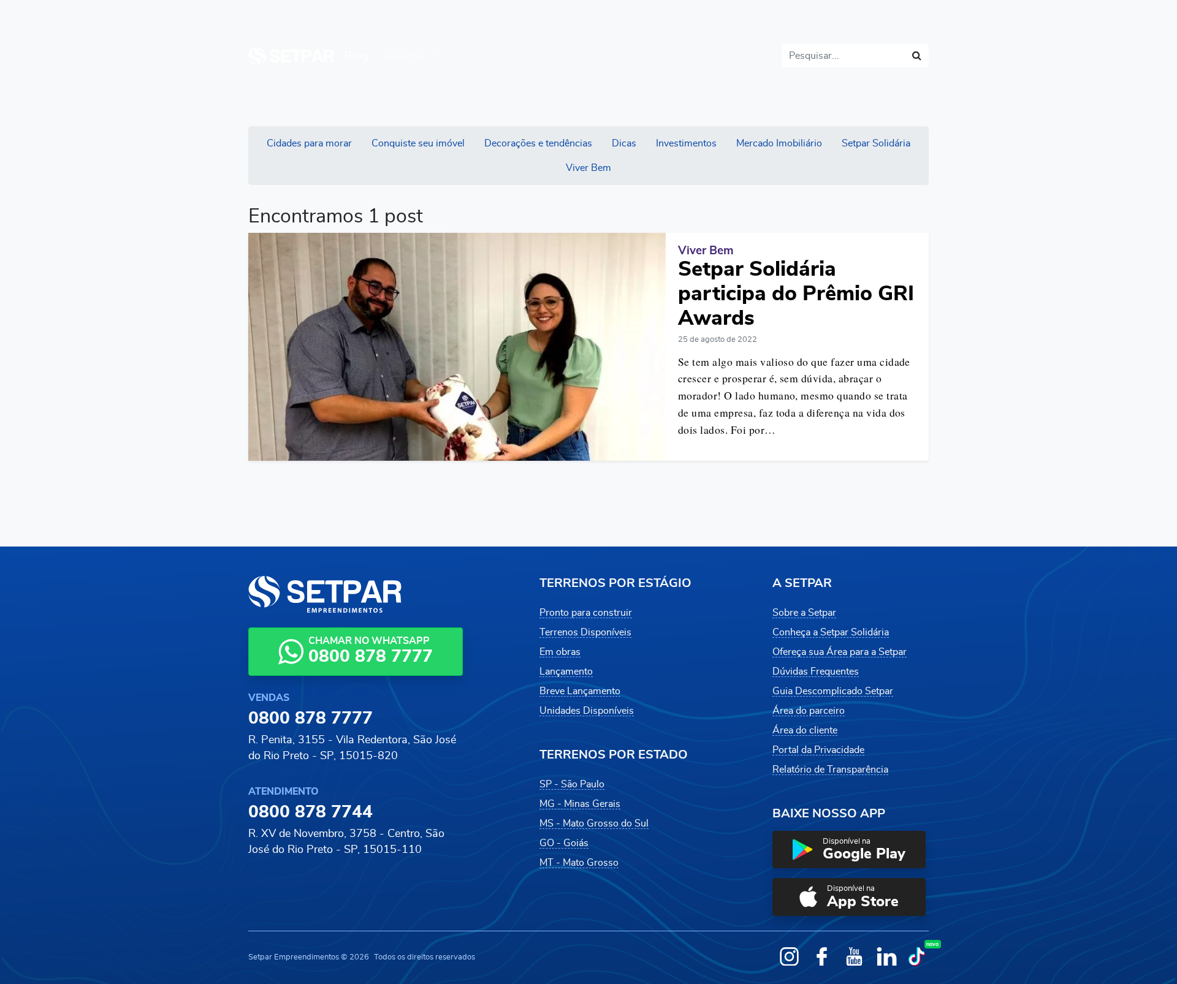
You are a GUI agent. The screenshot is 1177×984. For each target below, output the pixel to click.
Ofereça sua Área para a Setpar (839, 652)
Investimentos (686, 143)
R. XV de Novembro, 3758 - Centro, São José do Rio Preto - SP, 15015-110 (346, 841)
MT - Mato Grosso (579, 863)
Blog (356, 56)
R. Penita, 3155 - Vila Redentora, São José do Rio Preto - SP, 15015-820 (352, 748)
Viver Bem (588, 168)
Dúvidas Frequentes (815, 671)
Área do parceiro (808, 711)
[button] (849, 850)
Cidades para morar (309, 143)
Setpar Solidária (876, 143)
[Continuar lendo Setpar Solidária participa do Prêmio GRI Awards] (457, 346)
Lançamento (566, 671)
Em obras (560, 652)
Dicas (624, 143)
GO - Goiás (563, 843)
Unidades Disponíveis (586, 711)
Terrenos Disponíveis (585, 632)
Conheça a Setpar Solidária (830, 632)
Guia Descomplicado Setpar (832, 691)
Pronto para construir (585, 613)
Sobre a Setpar (804, 613)
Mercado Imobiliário (779, 143)
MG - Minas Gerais (579, 804)
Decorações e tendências (538, 143)
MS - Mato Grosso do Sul (594, 823)
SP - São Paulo (571, 784)
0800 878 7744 (310, 812)
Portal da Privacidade (818, 750)
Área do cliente (804, 730)
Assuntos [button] (406, 56)
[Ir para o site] (291, 56)
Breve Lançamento (579, 691)
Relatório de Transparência (830, 769)
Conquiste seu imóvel (418, 143)
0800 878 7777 (310, 718)
